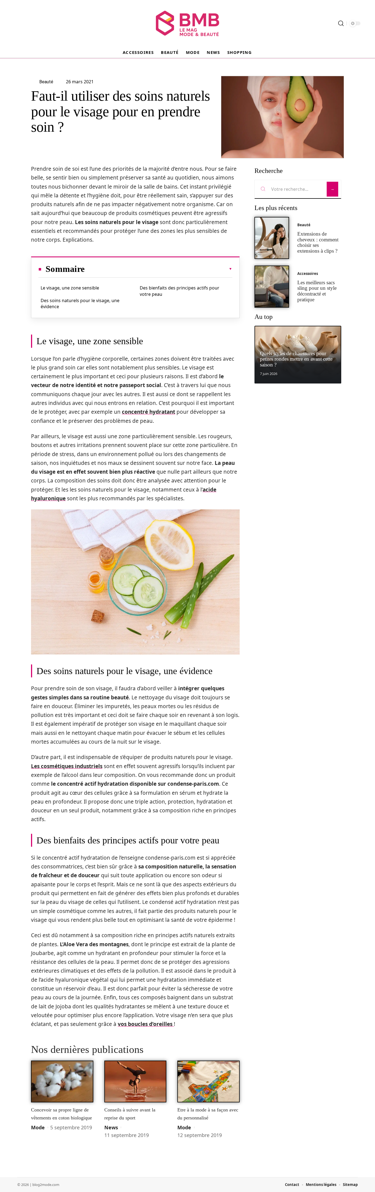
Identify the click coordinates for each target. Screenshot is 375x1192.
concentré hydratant (148, 411)
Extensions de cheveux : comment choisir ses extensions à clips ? (317, 242)
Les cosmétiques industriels (66, 766)
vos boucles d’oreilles (146, 1024)
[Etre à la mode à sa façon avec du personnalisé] (208, 1081)
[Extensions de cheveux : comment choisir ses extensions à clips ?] (272, 238)
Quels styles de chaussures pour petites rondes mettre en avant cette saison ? (296, 359)
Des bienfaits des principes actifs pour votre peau (179, 291)
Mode (38, 1127)
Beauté (303, 224)
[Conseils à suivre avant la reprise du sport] (135, 1081)
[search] (341, 23)
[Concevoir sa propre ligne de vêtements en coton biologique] (62, 1081)
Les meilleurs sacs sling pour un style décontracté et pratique (317, 291)
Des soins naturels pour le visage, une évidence (80, 303)
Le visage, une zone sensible (70, 288)
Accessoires (307, 273)
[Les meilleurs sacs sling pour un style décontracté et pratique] (272, 286)
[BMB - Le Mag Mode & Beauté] (187, 23)
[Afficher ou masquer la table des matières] (158, 269)
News (111, 1127)
